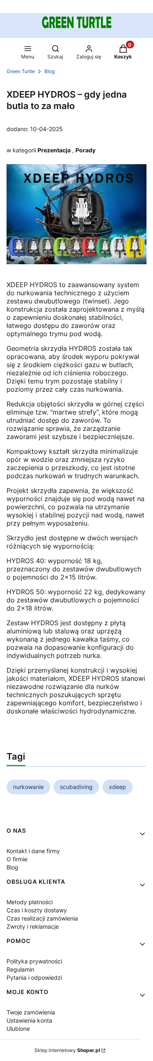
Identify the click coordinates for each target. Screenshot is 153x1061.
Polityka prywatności (34, 961)
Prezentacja (54, 150)
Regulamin (20, 969)
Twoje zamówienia (31, 1012)
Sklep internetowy (67, 1050)
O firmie (17, 859)
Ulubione (18, 1028)
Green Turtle (21, 71)
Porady (85, 150)
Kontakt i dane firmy (33, 850)
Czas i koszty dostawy (37, 910)
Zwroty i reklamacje (33, 926)
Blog (49, 71)
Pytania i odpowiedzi (34, 977)
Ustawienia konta (29, 1020)
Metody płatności (30, 901)
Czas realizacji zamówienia (42, 918)
